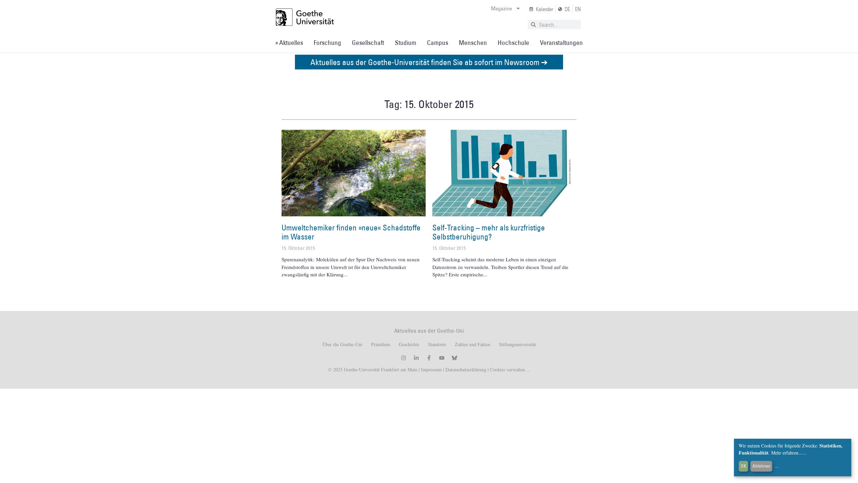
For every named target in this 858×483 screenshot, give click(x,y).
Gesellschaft (368, 43)
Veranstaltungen (561, 43)
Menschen (473, 43)
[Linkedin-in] (416, 358)
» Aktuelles (289, 43)
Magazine (501, 8)
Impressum (431, 369)
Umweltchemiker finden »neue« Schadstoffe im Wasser (351, 232)
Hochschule (513, 43)
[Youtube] (441, 358)
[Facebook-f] (429, 358)
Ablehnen (761, 466)
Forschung (327, 43)
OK (743, 466)
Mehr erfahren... (786, 452)
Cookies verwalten (508, 369)
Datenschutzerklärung (465, 369)
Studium (405, 43)
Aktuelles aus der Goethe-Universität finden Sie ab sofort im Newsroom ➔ (429, 62)
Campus (437, 43)
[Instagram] (403, 358)
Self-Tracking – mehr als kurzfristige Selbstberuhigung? (488, 232)
